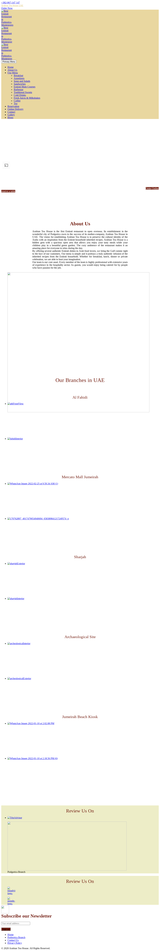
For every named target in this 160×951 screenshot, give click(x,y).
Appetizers (19, 78)
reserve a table (8, 191)
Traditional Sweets (23, 92)
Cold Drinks (20, 95)
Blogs (10, 117)
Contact (11, 112)
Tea (15, 103)
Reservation (13, 106)
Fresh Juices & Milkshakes (27, 98)
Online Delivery (15, 109)
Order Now (7, 8)
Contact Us (13, 940)
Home (11, 67)
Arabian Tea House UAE (12, 5)
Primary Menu (8, 61)
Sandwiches (20, 84)
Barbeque (18, 89)
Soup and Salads (22, 81)
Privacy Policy (15, 943)
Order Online (152, 188)
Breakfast (18, 75)
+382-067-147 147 (10, 2)
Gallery (11, 114)
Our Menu (13, 72)
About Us (12, 70)
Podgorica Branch (16, 937)
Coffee (17, 100)
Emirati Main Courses (24, 86)
